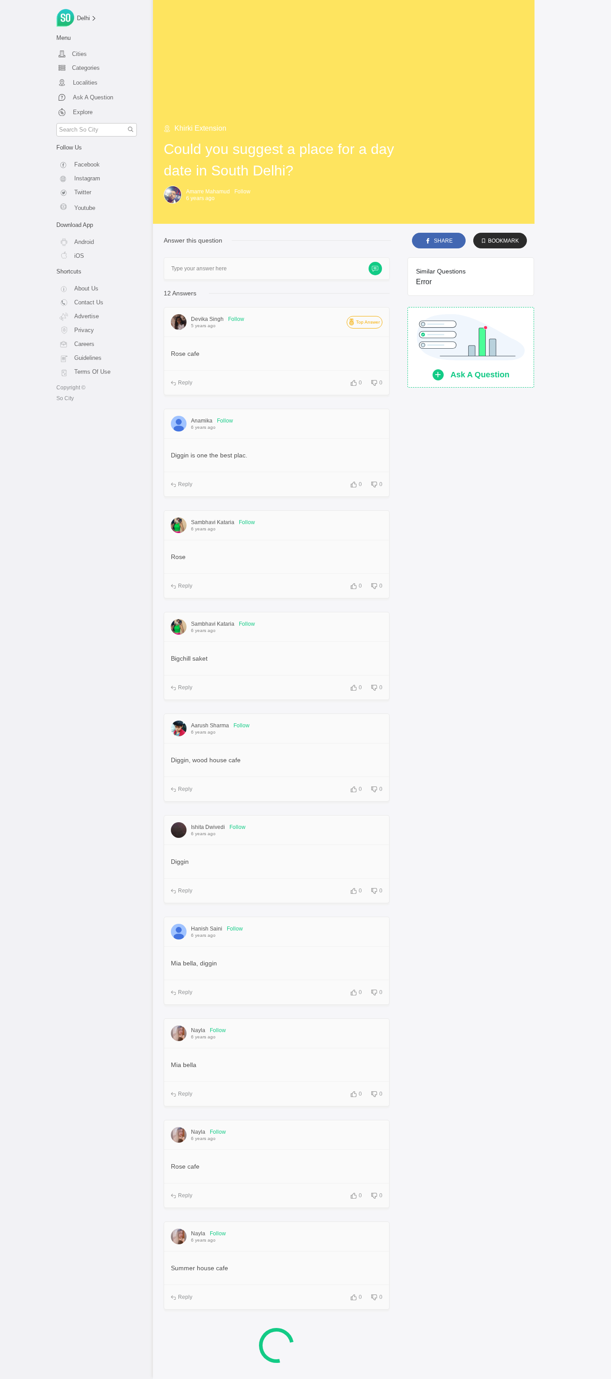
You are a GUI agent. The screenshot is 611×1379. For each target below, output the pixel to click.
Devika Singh (207, 319)
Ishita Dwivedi (208, 827)
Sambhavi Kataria (212, 522)
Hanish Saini (206, 929)
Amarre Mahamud (208, 191)
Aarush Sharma (210, 725)
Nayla (198, 1030)
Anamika (201, 421)
